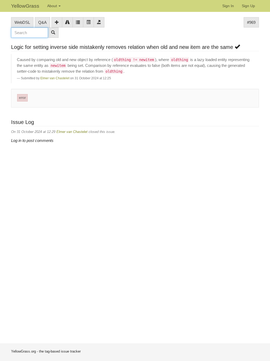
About (52, 6)
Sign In (228, 6)
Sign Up (248, 6)
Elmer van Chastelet (54, 78)
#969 (251, 22)
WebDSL (22, 22)
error (22, 98)
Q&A (42, 22)
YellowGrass (25, 6)
